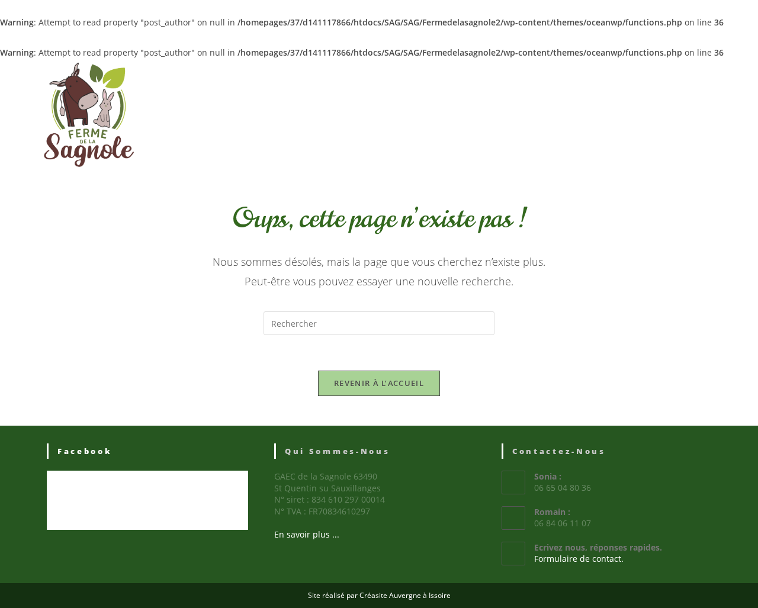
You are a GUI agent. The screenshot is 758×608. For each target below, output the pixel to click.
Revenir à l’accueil (379, 383)
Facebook (85, 451)
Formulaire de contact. (579, 558)
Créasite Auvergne (390, 595)
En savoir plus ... (306, 534)
